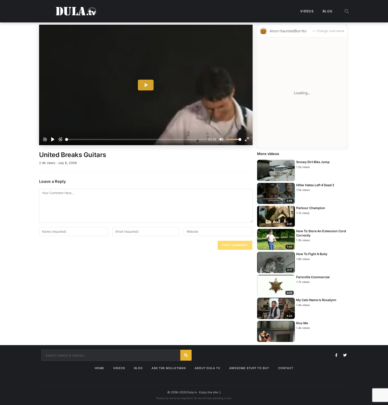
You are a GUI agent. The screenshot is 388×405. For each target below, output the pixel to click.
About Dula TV (207, 368)
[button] (346, 11)
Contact (285, 368)
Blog (327, 11)
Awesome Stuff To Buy (249, 368)
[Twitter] (345, 355)
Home (99, 368)
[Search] (186, 355)
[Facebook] (336, 355)
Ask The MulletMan (169, 368)
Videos (307, 11)
